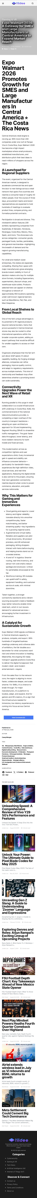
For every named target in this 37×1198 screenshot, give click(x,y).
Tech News (6, 973)
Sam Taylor (5, 997)
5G (3, 746)
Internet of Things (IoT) (9, 1060)
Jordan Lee (5, 828)
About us (10, 1191)
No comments (16, 46)
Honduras (5, 754)
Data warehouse (27, 748)
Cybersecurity (12, 1158)
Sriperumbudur (7, 760)
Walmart (4, 764)
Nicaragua (27, 754)
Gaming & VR (9, 19)
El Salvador (22, 752)
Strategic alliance (18, 760)
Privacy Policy (12, 1184)
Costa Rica (17, 748)
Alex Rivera (5, 1086)
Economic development (9, 752)
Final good (30, 752)
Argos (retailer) (28, 746)
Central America (7, 748)
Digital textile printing (9, 750)
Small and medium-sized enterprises (14, 758)
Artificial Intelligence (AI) (16, 1168)
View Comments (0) (18, 717)
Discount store (21, 750)
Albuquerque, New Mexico (13, 746)
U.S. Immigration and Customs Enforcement (16, 762)
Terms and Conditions (15, 1188)
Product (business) (8, 756)
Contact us (11, 1181)
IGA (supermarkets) (16, 754)
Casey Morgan (6, 737)
